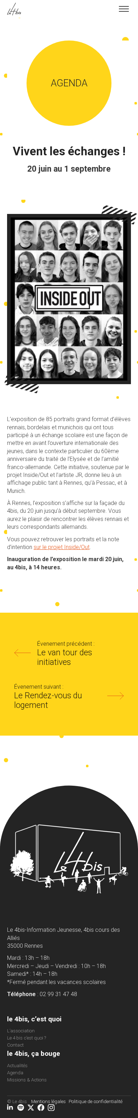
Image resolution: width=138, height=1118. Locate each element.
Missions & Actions (27, 1079)
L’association (21, 1030)
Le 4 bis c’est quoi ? (26, 1038)
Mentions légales (48, 1101)
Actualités (17, 1065)
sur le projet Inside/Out (62, 547)
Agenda (15, 1072)
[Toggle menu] (124, 9)
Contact (15, 1045)
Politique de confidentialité (95, 1101)
